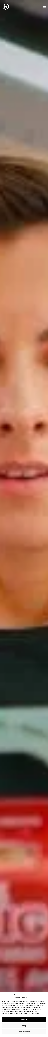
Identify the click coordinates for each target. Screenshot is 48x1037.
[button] (44, 7)
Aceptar (24, 1020)
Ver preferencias (24, 1032)
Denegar (24, 1026)
